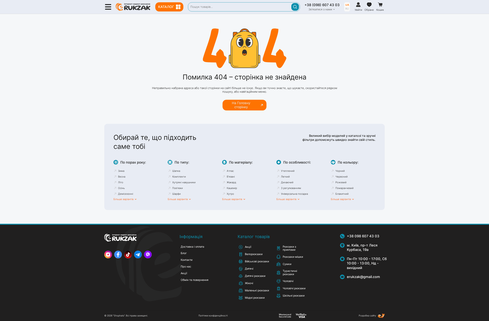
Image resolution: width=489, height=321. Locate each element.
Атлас (230, 170)
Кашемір (232, 188)
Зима (121, 170)
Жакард (231, 182)
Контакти (186, 259)
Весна (121, 176)
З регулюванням (291, 188)
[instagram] (108, 254)
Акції (184, 273)
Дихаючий (287, 182)
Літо (120, 182)
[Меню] (108, 6)
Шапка (176, 170)
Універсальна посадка (294, 193)
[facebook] (118, 254)
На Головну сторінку (241, 105)
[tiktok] (128, 254)
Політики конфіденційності (213, 315)
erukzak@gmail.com (363, 277)
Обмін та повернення (194, 279)
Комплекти (179, 176)
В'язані (231, 176)
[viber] (148, 254)
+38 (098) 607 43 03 (322, 5)
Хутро (230, 193)
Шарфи (176, 193)
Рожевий (341, 182)
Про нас (186, 266)
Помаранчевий (344, 188)
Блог (184, 253)
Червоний (341, 176)
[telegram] (138, 254)
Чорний (340, 170)
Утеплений (288, 170)
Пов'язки (177, 188)
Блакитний (342, 193)
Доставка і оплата (192, 246)
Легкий (285, 176)
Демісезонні (125, 193)
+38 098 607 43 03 (363, 236)
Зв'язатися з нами (320, 9)
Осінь (121, 188)
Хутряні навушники (184, 182)
